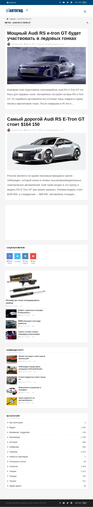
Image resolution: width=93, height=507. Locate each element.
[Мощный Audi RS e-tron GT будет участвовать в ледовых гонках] (46, 65)
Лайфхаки (14, 447)
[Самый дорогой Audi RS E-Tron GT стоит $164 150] (46, 151)
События (41, 44)
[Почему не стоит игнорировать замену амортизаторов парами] (26, 285)
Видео (12, 427)
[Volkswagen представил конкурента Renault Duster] (12, 370)
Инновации (14, 437)
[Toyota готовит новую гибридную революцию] (11, 335)
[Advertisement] (46, 222)
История (13, 442)
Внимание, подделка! (19, 432)
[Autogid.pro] (14, 10)
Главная (12, 19)
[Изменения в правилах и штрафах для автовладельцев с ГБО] (12, 391)
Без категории (16, 422)
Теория (12, 471)
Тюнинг (12, 481)
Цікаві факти (15, 486)
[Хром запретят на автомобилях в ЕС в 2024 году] (12, 401)
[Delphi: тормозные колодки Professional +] (11, 313)
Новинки (41, 130)
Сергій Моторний (17, 44)
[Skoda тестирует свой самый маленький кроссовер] (12, 360)
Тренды (13, 476)
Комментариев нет (53, 44)
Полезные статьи (17, 461)
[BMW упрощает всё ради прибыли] (11, 324)
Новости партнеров (18, 457)
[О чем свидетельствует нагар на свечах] (12, 380)
